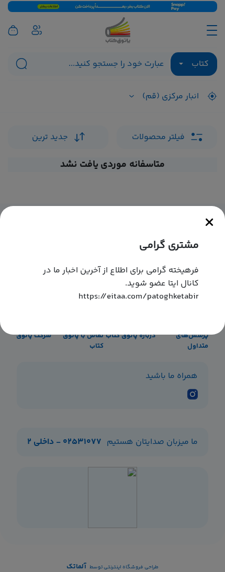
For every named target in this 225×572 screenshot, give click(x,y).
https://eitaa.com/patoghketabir (138, 296)
